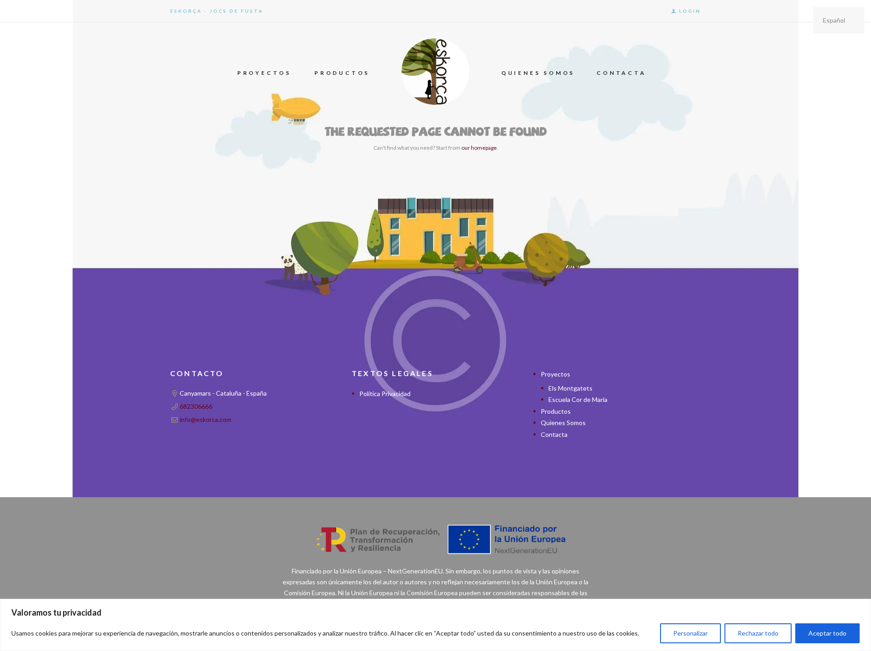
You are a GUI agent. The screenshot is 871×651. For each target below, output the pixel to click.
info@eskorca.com (205, 419)
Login (690, 11)
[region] (435, 625)
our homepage (479, 147)
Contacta (554, 434)
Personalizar (690, 633)
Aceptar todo (827, 633)
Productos (556, 411)
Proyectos (555, 374)
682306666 (196, 406)
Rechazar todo (758, 633)
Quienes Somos (563, 422)
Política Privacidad (385, 393)
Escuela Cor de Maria (577, 399)
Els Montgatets (570, 388)
